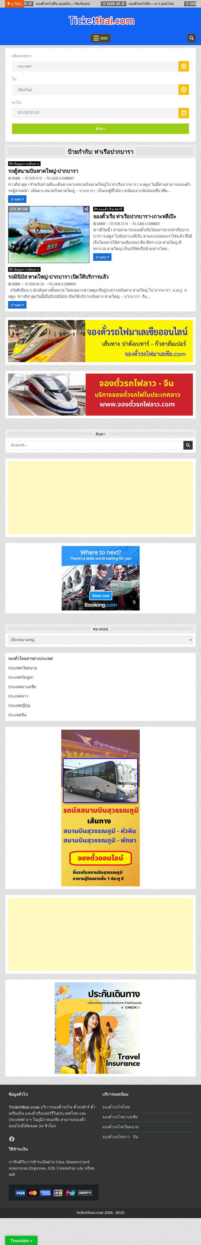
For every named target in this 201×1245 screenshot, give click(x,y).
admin (16, 178)
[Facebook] (12, 1139)
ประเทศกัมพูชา (21, 677)
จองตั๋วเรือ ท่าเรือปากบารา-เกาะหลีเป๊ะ (134, 216)
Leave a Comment (62, 178)
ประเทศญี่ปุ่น (19, 705)
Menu (104, 38)
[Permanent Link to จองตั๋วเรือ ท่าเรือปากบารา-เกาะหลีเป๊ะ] (48, 234)
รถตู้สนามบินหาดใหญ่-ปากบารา (43, 171)
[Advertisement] (100, 497)
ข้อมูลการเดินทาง (27, 163)
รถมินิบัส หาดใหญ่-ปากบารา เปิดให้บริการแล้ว (58, 277)
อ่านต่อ (16, 199)
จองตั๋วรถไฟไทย (116, 1107)
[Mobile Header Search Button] (191, 38)
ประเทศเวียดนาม (22, 668)
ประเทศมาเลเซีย (22, 687)
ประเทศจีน (17, 715)
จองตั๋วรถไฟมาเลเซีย (120, 1117)
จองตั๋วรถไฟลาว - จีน (120, 1137)
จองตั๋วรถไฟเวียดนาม (120, 1127)
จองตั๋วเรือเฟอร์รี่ (110, 209)
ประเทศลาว (18, 696)
